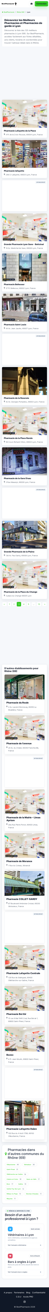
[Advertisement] (24, 73)
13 (39, 604)
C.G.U (18, 1296)
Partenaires (19, 1292)
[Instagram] (24, 1302)
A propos (8, 1292)
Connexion (41, 3)
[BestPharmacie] (11, 3)
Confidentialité (38, 1292)
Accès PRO (28, 1296)
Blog (28, 1292)
